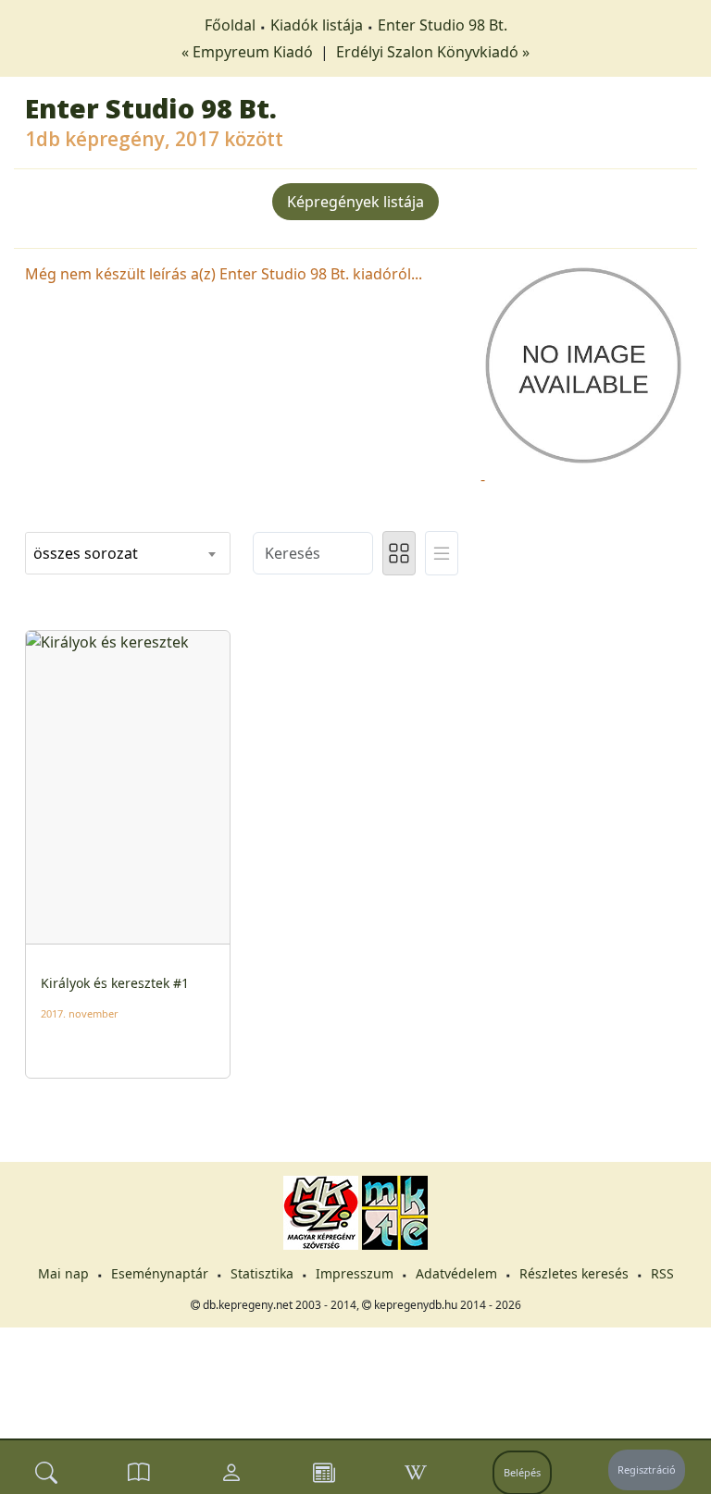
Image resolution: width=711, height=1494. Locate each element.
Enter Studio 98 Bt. (442, 25)
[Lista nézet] (441, 553)
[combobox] (128, 553)
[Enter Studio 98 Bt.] (583, 363)
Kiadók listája (316, 25)
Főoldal (230, 25)
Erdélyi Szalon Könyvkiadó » (433, 52)
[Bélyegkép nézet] (399, 553)
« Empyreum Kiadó (249, 52)
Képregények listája (355, 201)
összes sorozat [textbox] (85, 553)
